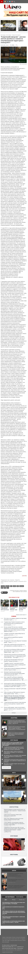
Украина (2, 586)
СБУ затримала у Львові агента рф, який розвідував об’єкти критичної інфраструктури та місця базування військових (13, 912)
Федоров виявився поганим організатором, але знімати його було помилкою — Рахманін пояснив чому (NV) (15, 810)
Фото (14, 772)
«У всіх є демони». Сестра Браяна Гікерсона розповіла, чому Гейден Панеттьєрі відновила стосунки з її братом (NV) (14, 823)
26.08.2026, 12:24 (7, 813)
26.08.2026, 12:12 (7, 817)
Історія (12, 938)
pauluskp (24, 575)
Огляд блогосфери (13, 940)
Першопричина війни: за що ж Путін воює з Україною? (16, 880)
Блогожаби (14, 836)
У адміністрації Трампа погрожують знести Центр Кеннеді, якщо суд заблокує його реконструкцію (14, 623)
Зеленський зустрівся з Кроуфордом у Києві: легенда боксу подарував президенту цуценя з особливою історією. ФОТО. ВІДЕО (15, 685)
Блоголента (20, 940)
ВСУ (11, 586)
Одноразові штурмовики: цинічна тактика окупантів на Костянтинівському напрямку (15, 874)
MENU (1, 1)
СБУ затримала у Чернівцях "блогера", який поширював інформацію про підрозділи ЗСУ (14, 610)
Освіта (16, 938)
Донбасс (7, 586)
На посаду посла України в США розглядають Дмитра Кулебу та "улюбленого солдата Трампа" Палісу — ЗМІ (15, 651)
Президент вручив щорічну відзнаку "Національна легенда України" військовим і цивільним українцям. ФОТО (14, 674)
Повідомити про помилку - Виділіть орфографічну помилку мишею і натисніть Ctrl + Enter (14, 581)
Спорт (3, 940)
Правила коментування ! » (21, 614)
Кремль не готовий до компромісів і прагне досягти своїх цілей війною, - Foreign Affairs (16, 734)
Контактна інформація (10, 949)
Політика (13, 937)
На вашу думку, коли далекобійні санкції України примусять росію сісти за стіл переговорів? (12, 744)
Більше (14, 712)
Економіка (23, 937)
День (6, 899)
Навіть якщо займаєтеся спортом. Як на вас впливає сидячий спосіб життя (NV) (13, 819)
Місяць (14, 899)
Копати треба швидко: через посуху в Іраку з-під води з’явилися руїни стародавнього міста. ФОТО (15, 709)
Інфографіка (14, 854)
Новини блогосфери (16, 35)
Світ (3, 938)
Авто (18, 938)
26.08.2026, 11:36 (7, 832)
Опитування (14, 740)
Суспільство (18, 937)
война (14, 586)
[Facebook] (7, 2)
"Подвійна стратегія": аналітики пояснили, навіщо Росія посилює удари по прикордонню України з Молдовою (15, 665)
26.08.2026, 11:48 (7, 826)
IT (20, 938)
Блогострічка (14, 807)
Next (26, 26)
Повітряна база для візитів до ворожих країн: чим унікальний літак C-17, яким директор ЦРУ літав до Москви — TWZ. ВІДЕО (15, 656)
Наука (9, 938)
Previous (1, 26)
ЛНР (5, 587)
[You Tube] (12, 2)
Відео (9, 940)
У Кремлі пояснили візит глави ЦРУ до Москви (15, 688)
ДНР (2, 587)
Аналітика (14, 718)
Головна (3, 937)
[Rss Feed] (5, 2)
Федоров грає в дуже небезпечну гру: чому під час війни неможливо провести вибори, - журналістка (17, 722)
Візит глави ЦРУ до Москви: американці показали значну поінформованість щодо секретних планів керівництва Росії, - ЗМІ (14, 679)
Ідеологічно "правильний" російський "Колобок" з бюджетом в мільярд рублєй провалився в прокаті (16, 886)
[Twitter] (9, 2)
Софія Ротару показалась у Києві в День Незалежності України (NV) (13, 815)
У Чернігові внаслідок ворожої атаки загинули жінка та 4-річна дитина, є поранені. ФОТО (14, 787)
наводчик (21, 586)
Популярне (19, 897)
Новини (13, 616)
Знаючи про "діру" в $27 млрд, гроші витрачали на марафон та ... (8, 29)
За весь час (21, 899)
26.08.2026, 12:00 (7, 820)
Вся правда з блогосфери (6, 35)
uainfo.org (15, 946)
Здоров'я (23, 938)
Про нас (3, 949)
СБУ (17, 586)
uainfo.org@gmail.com (18, 949)
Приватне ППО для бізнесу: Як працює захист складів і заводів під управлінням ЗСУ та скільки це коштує (16, 728)
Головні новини (8, 937)
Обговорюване (10, 897)
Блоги (14, 870)
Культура (6, 938)
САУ (8, 587)
